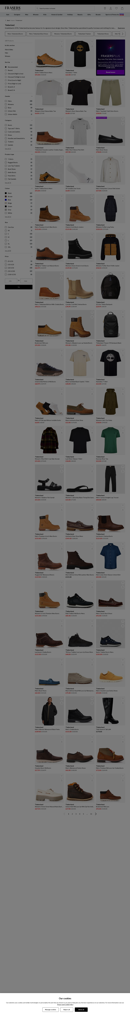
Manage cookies (50, 1009)
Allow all (81, 1009)
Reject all (67, 1009)
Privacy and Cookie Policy (65, 1004)
